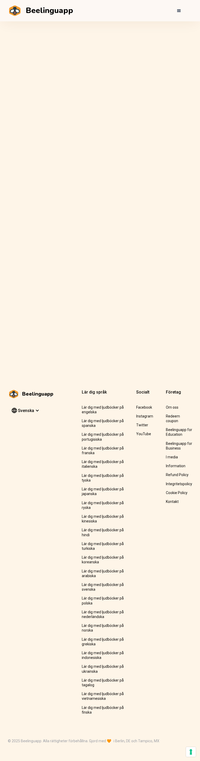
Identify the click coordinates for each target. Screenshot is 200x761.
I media (172, 457)
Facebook (144, 407)
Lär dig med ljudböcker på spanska (103, 423)
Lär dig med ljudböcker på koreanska (103, 559)
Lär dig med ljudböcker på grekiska (103, 641)
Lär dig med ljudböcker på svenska (103, 587)
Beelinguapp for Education (179, 432)
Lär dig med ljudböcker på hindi (103, 532)
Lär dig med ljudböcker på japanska (103, 491)
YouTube (143, 434)
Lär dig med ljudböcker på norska (103, 627)
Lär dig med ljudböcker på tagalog (103, 682)
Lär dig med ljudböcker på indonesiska (103, 655)
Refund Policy (177, 475)
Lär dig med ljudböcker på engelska (103, 409)
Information (175, 466)
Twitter (142, 425)
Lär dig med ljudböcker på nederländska (103, 614)
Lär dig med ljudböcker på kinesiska (103, 518)
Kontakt (172, 502)
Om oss (172, 407)
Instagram (144, 416)
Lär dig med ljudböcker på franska (103, 450)
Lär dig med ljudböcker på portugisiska (103, 436)
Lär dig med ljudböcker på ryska (103, 505)
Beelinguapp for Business (179, 445)
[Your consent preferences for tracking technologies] (191, 752)
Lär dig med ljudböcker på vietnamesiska (103, 696)
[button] (178, 10)
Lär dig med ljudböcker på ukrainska (103, 668)
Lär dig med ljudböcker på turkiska (103, 546)
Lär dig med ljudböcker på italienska (103, 464)
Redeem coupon (173, 418)
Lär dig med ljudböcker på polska (103, 600)
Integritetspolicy (179, 484)
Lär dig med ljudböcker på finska (103, 710)
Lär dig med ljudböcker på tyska (103, 477)
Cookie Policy (177, 493)
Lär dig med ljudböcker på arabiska (103, 573)
